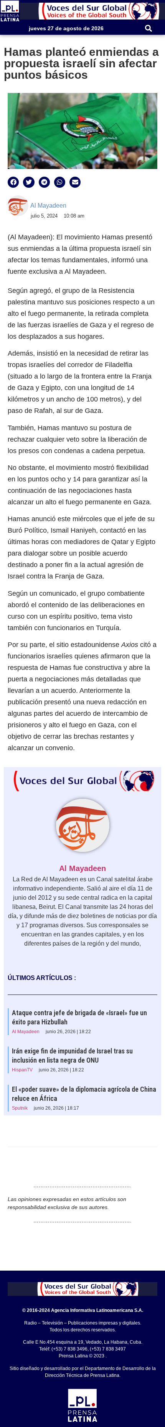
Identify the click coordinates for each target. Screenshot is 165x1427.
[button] (148, 28)
